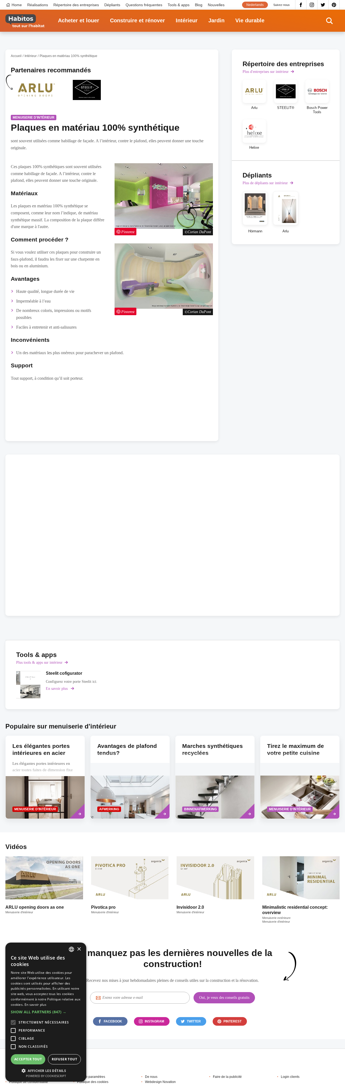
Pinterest (334, 5)
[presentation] (45, 777)
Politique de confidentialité (28, 1082)
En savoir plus (35, 1004)
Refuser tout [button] (64, 1059)
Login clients (290, 1077)
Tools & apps (178, 5)
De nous (151, 1077)
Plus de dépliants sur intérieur (265, 183)
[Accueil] (24, 20)
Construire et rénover (137, 20)
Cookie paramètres (91, 1077)
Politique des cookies (92, 1082)
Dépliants (112, 5)
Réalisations (37, 5)
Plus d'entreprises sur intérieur (266, 72)
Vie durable (249, 20)
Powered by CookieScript (46, 1076)
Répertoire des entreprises (76, 5)
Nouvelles (216, 5)
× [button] (79, 949)
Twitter (323, 5)
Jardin (216, 20)
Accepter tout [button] (28, 1059)
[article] (36, 93)
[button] (46, 1012)
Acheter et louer (78, 20)
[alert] (45, 1012)
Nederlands (255, 5)
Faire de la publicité (227, 1077)
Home (17, 5)
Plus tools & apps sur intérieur (39, 662)
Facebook (300, 5)
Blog (198, 5)
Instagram (312, 5)
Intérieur (187, 20)
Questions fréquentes (144, 5)
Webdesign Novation (160, 1082)
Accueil (16, 56)
